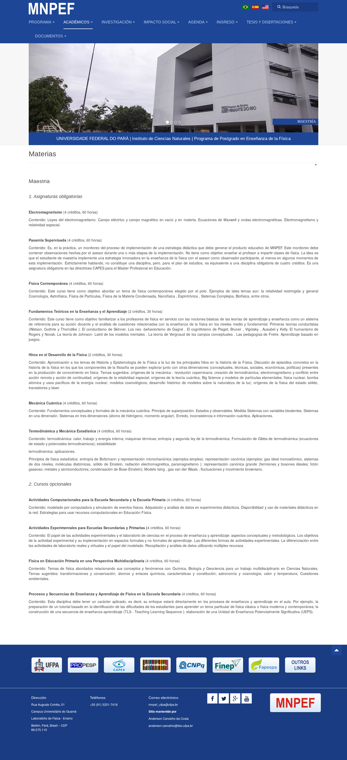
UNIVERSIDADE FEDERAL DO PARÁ (92, 138)
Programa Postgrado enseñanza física (242, 138)
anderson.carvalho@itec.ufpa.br (171, 725)
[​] (212, 698)
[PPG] (51, 7)
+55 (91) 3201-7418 (104, 704)
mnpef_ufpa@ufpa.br (163, 704)
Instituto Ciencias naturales (161, 138)
